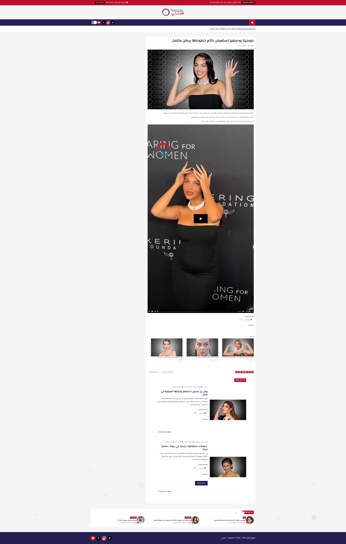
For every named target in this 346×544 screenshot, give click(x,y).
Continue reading (165, 432)
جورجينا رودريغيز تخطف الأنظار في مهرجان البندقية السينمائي (238, 357)
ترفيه (249, 46)
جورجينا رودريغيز (153, 372)
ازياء (252, 46)
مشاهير (198, 442)
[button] (243, 513)
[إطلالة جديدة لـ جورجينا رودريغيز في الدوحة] (201, 347)
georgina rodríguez (166, 372)
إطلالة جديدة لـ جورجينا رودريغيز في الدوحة (207, 357)
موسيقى (242, 518)
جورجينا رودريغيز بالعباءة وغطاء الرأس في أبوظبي (169, 357)
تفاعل (189, 518)
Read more (201, 483)
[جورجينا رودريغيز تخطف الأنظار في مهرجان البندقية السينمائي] (237, 347)
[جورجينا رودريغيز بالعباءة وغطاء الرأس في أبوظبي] (165, 347)
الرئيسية (252, 29)
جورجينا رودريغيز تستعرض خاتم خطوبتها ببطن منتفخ (229, 29)
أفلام (205, 442)
